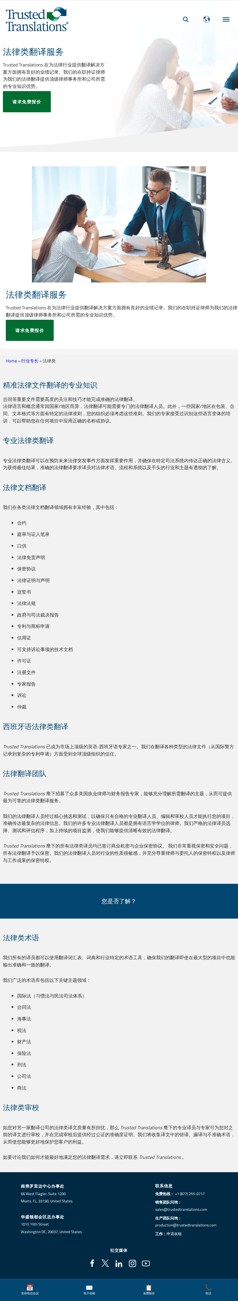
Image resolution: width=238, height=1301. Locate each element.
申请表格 (174, 1234)
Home (11, 360)
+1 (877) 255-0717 (190, 1194)
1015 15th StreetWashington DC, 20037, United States (51, 1228)
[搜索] (186, 19)
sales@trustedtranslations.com (181, 1209)
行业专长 (30, 360)
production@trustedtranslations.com (186, 1225)
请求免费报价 (26, 101)
